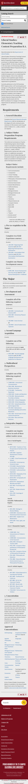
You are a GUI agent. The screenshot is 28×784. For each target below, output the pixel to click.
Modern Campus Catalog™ (17, 783)
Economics (7, 673)
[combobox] (14, 8)
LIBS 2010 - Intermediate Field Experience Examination (16, 256)
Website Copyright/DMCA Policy (14, 775)
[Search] (25, 20)
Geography (18, 638)
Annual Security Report (7, 739)
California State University (14, 767)
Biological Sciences (10, 654)
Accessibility (4, 736)
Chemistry (7, 657)
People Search (17, 708)
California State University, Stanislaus (13, 772)
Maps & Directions (6, 755)
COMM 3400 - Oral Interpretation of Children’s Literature (17, 534)
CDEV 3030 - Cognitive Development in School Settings (16, 454)
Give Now (4, 730)
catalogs (5, 780)
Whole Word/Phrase (8, 23)
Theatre (17, 677)
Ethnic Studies (8, 679)
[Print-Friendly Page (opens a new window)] (23, 37)
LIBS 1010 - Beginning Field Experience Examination (15, 248)
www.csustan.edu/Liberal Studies (17, 688)
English (7, 677)
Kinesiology (18, 645)
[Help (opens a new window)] (25, 37)
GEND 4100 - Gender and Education (17, 394)
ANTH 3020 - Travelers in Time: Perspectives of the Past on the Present (18, 448)
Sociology (18, 663)
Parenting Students (6, 758)
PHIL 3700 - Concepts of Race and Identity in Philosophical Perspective (17, 547)
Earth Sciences (8, 669)
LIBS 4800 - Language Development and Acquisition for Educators (15, 357)
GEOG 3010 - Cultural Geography (17, 400)
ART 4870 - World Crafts (16, 584)
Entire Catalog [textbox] (6, 16)
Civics (6, 663)
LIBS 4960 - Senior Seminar (15, 320)
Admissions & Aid (6, 715)
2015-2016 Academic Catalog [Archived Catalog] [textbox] (14, 8)
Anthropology (8, 632)
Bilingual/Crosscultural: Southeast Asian (9, 646)
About (3, 726)
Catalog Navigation (8, 32)
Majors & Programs (7, 719)
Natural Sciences (19, 657)
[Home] (8, 3)
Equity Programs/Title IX (7, 752)
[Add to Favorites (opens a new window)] (21, 37)
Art (5, 642)
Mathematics (18, 650)
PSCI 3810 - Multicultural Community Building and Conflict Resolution (17, 409)
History (17, 642)
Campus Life (4, 722)
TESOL (17, 675)
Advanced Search (5, 27)
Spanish (17, 665)
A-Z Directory (6, 708)
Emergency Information (7, 749)
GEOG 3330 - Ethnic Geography (16, 402)
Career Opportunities (7, 742)
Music (16, 654)
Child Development (10, 659)
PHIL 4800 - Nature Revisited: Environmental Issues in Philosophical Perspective (17, 561)
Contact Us (4, 746)
